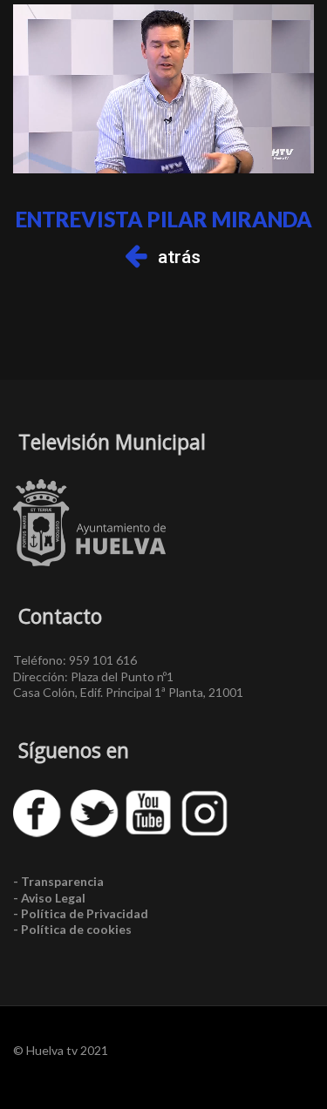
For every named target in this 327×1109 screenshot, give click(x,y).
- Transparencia (58, 881)
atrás (179, 257)
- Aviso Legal (49, 897)
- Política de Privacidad (80, 913)
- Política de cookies (72, 929)
